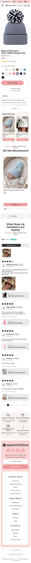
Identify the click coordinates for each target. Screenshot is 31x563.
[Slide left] (1, 28)
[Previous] (3, 182)
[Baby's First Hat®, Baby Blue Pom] (9, 124)
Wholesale (15, 502)
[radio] (3, 69)
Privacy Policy (15, 490)
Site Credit (16, 560)
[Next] (27, 182)
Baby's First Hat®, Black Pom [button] (15, 296)
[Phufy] (19, 1)
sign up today (15, 467)
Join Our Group (15, 539)
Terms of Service (15, 493)
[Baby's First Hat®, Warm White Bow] (22, 124)
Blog (15, 536)
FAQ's (15, 487)
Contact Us (15, 481)
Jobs (15, 521)
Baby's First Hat (5, 55)
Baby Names (15, 530)
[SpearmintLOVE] (6, 1)
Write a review (11, 245)
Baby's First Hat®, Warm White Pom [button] (17, 398)
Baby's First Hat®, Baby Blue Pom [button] (17, 372)
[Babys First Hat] (25, 1)
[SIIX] (14, 1)
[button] (19, 5)
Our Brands (15, 509)
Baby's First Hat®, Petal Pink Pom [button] (17, 347)
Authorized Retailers (15, 506)
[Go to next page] (26, 405)
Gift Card (15, 518)
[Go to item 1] (6, 253)
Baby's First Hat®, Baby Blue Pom (13, 190)
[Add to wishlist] (27, 83)
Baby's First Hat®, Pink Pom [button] (15, 323)
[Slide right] (29, 28)
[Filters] (23, 245)
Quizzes (15, 533)
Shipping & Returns (15, 484)
